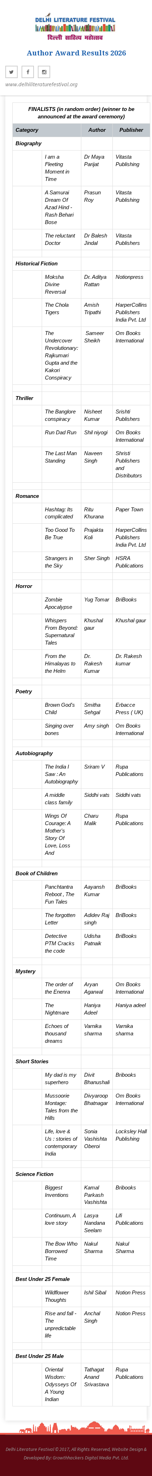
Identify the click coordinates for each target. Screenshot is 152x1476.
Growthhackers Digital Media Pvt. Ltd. (91, 1457)
